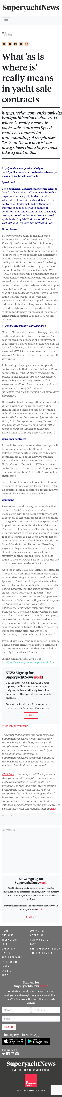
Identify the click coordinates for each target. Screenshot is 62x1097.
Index (5, 966)
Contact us (37, 930)
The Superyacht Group (45, 948)
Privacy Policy (40, 939)
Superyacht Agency (43, 953)
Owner (6, 953)
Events (6, 970)
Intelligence (10, 961)
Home (5, 930)
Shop (5, 975)
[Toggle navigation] (6, 20)
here (52, 808)
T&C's (33, 944)
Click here (8, 774)
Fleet (5, 944)
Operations (9, 948)
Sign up (31, 715)
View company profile (15, 725)
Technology (10, 939)
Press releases (12, 957)
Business (8, 935)
